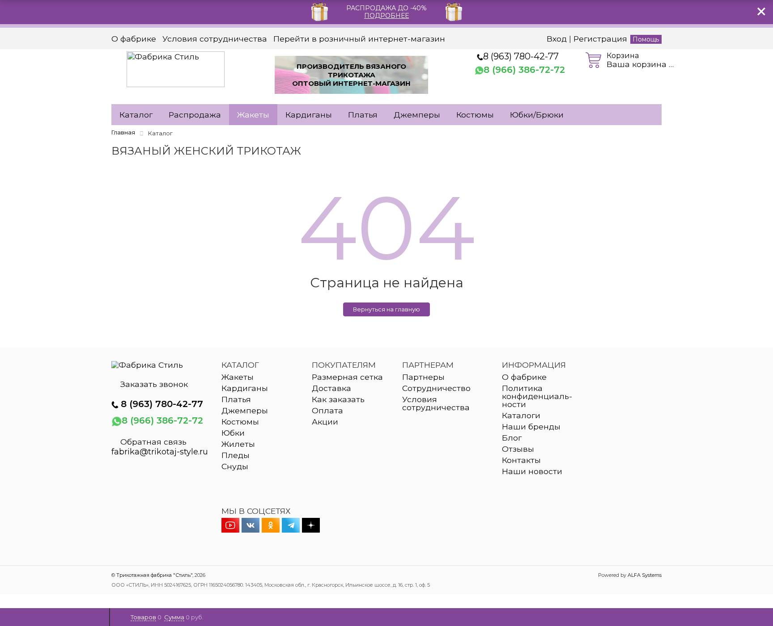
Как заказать (338, 399)
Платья (363, 114)
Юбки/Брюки (537, 114)
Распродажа (195, 114)
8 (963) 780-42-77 (521, 56)
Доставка (331, 388)
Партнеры (423, 377)
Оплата (327, 410)
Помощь (646, 39)
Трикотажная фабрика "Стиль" (154, 575)
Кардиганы (308, 114)
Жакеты (253, 114)
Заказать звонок (154, 384)
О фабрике (133, 39)
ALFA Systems (645, 575)
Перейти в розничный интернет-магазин (359, 39)
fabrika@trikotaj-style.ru (159, 452)
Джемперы (417, 114)
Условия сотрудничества (214, 39)
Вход (557, 38)
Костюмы (475, 114)
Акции (325, 421)
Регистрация (600, 38)
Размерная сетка (347, 377)
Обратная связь (153, 442)
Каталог (136, 114)
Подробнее (386, 16)
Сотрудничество (436, 388)
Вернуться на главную (386, 309)
